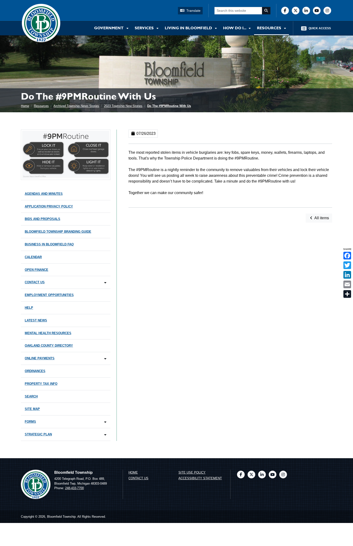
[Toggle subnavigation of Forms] (105, 422)
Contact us (138, 478)
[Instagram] (327, 10)
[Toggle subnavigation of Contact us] (105, 282)
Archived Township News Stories (76, 106)
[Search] (266, 10)
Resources (269, 28)
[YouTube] (317, 10)
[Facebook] (285, 10)
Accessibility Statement (200, 478)
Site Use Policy (192, 472)
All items (321, 218)
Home (25, 106)
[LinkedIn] (306, 10)
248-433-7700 (74, 488)
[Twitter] (295, 10)
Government (109, 28)
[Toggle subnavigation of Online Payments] (105, 358)
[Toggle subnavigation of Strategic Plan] (105, 435)
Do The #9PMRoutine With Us (169, 106)
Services (145, 28)
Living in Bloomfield (189, 28)
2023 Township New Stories (123, 106)
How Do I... (235, 28)
